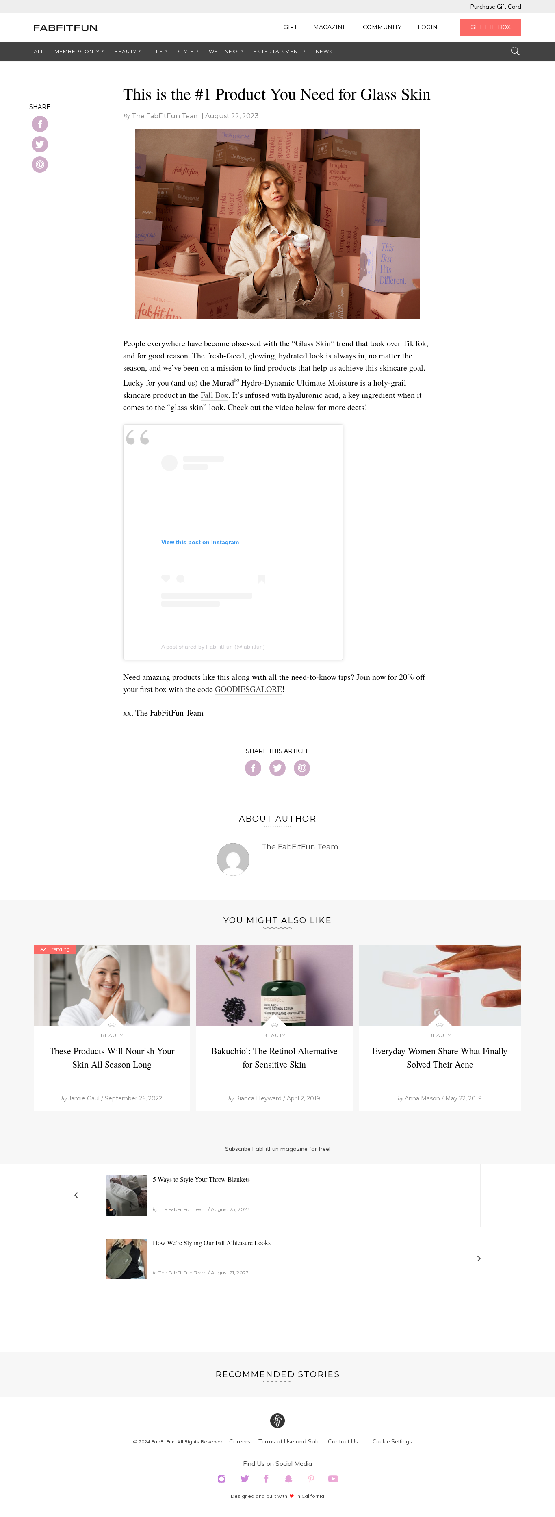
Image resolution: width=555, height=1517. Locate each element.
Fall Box (214, 394)
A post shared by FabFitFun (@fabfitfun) (213, 646)
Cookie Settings (392, 1441)
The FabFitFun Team (166, 116)
